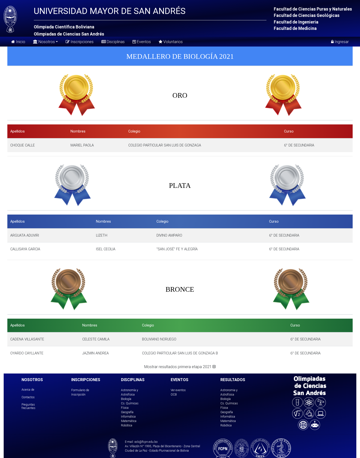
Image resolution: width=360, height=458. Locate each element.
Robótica (126, 425)
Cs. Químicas (129, 403)
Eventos (143, 41)
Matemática (128, 421)
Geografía (127, 412)
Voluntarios (172, 41)
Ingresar (341, 41)
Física (125, 408)
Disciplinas (115, 41)
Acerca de (28, 389)
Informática (128, 416)
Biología (126, 399)
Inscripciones (82, 41)
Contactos (28, 397)
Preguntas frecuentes (28, 406)
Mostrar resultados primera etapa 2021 (178, 366)
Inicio (20, 41)
